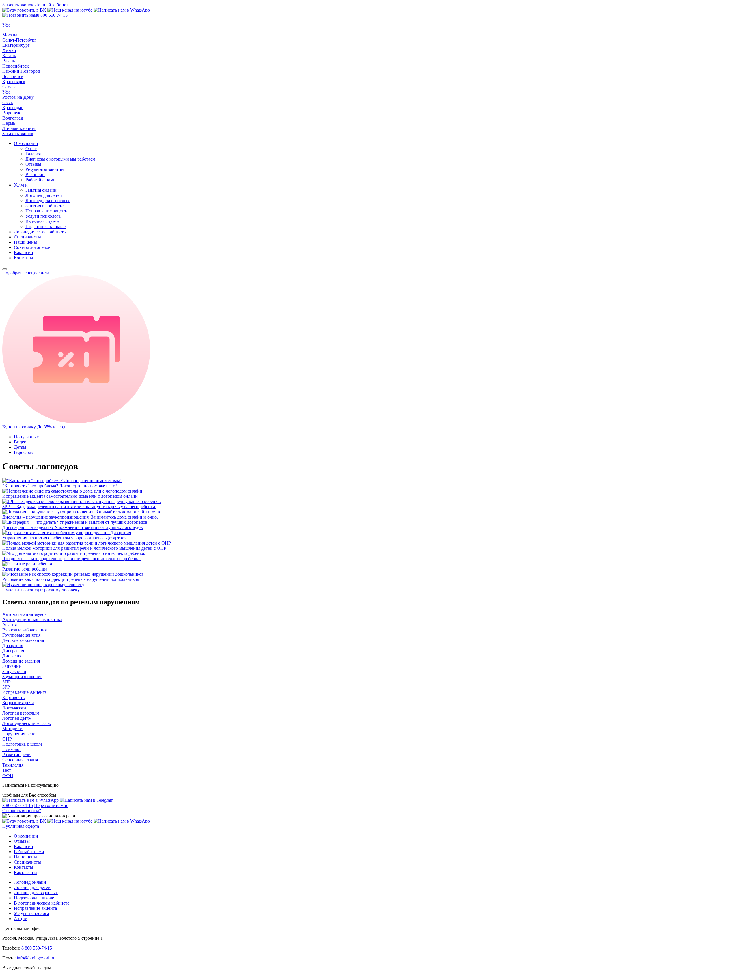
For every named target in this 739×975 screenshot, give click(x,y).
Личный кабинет (51, 4)
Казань (9, 55)
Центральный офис (21, 928)
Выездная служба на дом (26, 967)
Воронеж (11, 112)
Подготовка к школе (45, 226)
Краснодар (12, 107)
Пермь (8, 123)
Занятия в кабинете (44, 205)
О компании (26, 143)
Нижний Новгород (21, 71)
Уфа (6, 92)
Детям (20, 447)
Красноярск (13, 81)
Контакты (23, 257)
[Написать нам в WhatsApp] (122, 10)
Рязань (8, 60)
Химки (9, 50)
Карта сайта (25, 872)
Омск (7, 102)
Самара (9, 86)
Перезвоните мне (51, 805)
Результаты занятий (44, 169)
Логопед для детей (43, 195)
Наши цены (25, 242)
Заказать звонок (17, 4)
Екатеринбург (16, 45)
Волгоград (12, 117)
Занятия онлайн (41, 190)
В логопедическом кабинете (41, 903)
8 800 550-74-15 (52, 15)
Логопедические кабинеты (40, 231)
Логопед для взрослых (47, 200)
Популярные (26, 436)
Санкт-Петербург (19, 40)
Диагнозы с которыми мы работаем (60, 158)
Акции (20, 918)
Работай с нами (40, 179)
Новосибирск (15, 66)
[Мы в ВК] (24, 10)
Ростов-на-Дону (18, 97)
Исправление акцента (46, 210)
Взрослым (24, 452)
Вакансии (35, 174)
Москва (9, 34)
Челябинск (12, 76)
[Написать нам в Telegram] (86, 800)
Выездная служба (42, 221)
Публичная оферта (20, 826)
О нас (31, 148)
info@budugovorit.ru (36, 957)
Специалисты (27, 236)
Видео (20, 441)
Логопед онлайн (30, 882)
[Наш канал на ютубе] (70, 10)
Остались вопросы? (21, 810)
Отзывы (33, 164)
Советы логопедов (32, 247)
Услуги (21, 184)
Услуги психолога (43, 216)
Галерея (33, 153)
